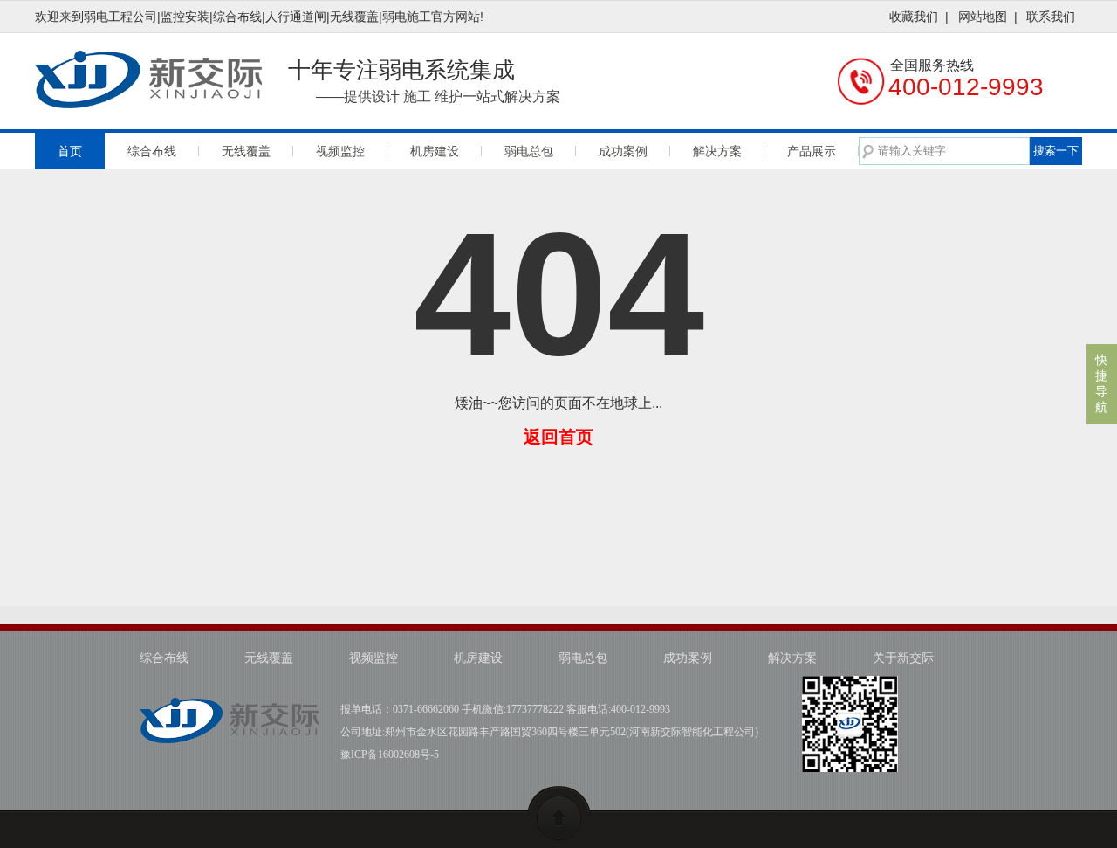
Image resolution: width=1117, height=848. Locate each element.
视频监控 (340, 151)
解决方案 (717, 151)
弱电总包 (528, 151)
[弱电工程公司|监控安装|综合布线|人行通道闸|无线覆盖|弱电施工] (229, 709)
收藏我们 (913, 17)
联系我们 (1050, 17)
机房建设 (434, 151)
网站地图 (982, 17)
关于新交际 (903, 658)
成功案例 (623, 151)
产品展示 (811, 151)
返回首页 (558, 436)
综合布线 (151, 151)
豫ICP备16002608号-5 (389, 754)
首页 (70, 151)
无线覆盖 (246, 151)
